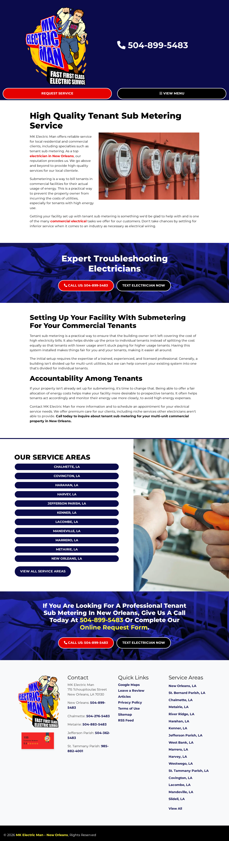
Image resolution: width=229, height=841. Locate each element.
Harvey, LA (66, 494)
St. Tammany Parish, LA (189, 771)
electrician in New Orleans (52, 156)
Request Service (57, 93)
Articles (124, 697)
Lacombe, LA (66, 522)
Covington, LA (67, 476)
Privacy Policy (130, 702)
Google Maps (129, 685)
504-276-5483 (98, 716)
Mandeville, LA (67, 531)
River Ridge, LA (181, 714)
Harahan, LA (66, 485)
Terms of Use (129, 708)
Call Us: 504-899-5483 (87, 285)
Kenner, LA (66, 513)
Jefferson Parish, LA (67, 503)
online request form (114, 627)
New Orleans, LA (66, 558)
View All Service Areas (43, 571)
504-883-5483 (95, 724)
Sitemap (125, 715)
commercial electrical (68, 221)
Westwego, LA (181, 764)
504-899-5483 (156, 45)
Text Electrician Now (143, 285)
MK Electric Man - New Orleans (42, 835)
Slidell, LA (177, 799)
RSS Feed (126, 720)
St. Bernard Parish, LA (187, 693)
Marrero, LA (66, 540)
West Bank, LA (181, 742)
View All (175, 809)
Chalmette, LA (67, 467)
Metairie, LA (67, 549)
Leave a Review (131, 691)
